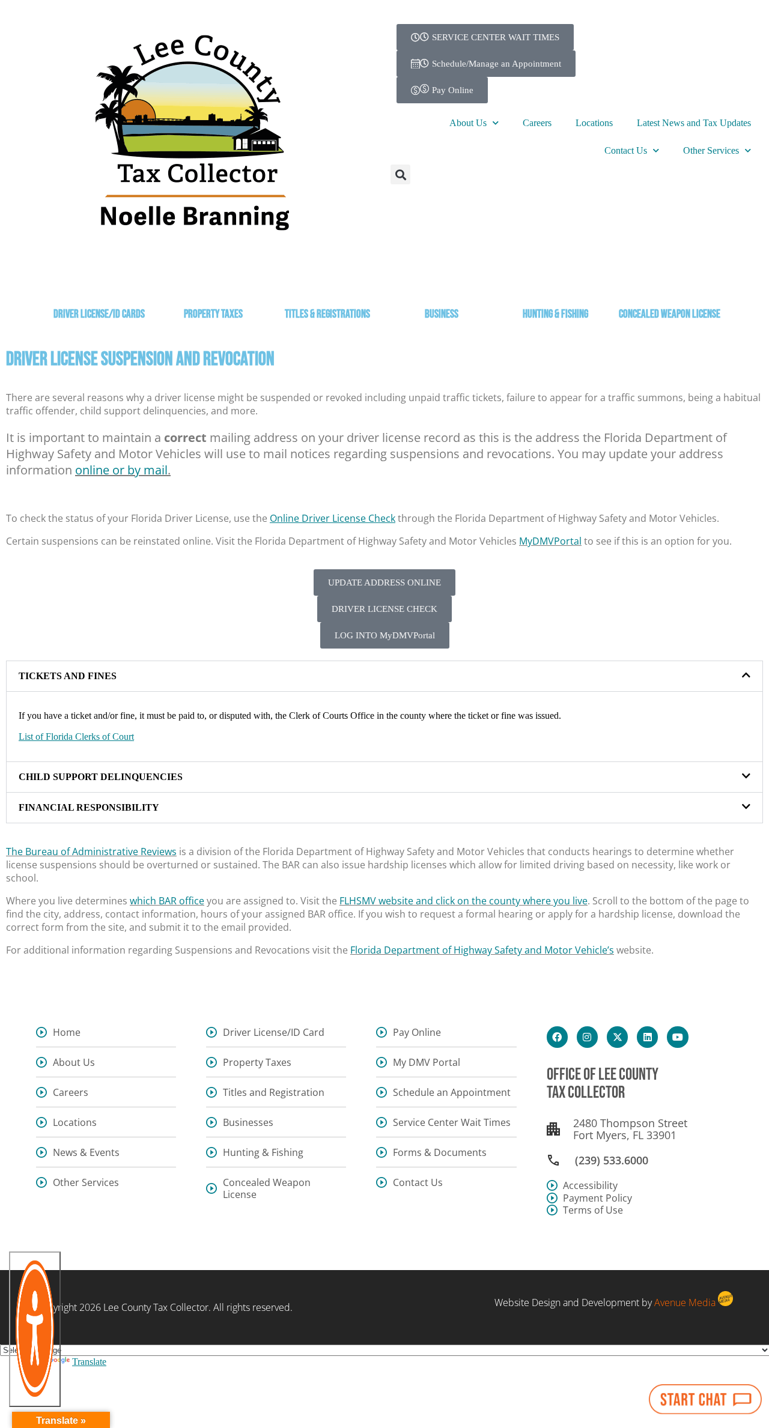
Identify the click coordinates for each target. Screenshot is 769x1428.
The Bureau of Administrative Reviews (91, 851)
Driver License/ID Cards (99, 314)
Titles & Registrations (327, 314)
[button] (400, 174)
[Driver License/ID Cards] (99, 281)
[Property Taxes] (213, 281)
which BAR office (167, 900)
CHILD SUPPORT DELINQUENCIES (101, 777)
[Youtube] (677, 1036)
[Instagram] (587, 1036)
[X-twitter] (617, 1036)
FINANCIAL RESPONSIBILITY (89, 807)
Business (441, 314)
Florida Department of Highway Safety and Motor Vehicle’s (482, 950)
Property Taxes (213, 314)
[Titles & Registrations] (327, 281)
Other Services (711, 150)
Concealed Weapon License (669, 314)
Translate (89, 1362)
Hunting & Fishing (555, 314)
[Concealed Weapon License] (670, 281)
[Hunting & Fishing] (556, 281)
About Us (468, 123)
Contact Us (625, 150)
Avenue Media (685, 1302)
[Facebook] (557, 1036)
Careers (537, 123)
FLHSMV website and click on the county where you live (463, 900)
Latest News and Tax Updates (694, 123)
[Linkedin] (647, 1036)
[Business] (442, 281)
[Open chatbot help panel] (705, 1399)
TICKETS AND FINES (68, 676)
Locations (594, 123)
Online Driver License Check (332, 518)
